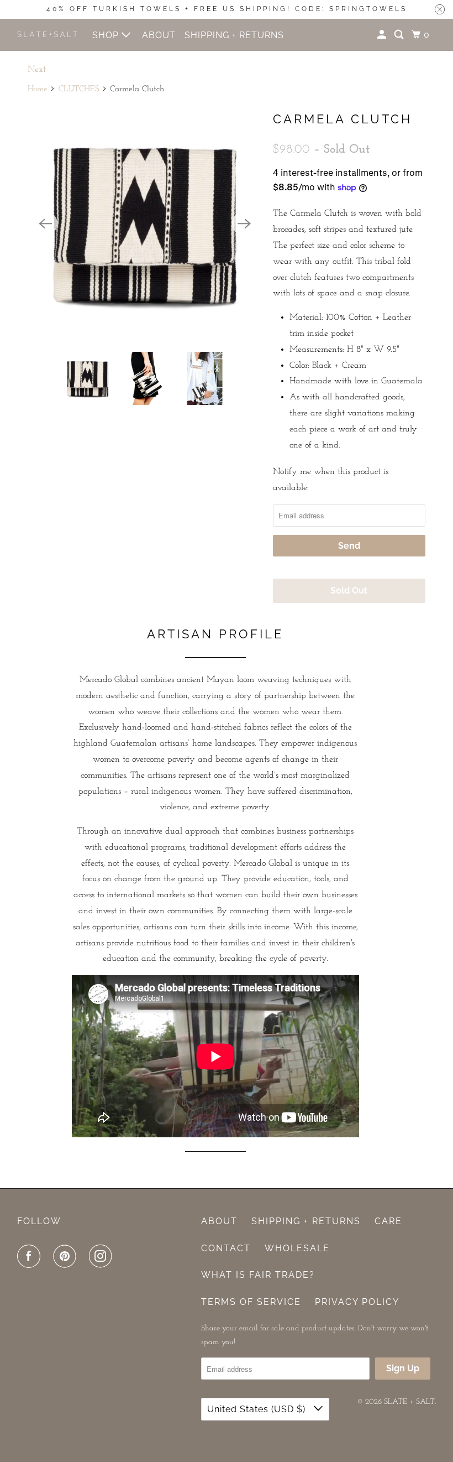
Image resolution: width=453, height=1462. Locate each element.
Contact (226, 1248)
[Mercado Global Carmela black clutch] (145, 223)
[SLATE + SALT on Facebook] (31, 1257)
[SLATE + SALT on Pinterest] (67, 1257)
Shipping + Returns (306, 1221)
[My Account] (383, 34)
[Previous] (45, 223)
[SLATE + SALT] (47, 34)
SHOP (107, 35)
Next (37, 69)
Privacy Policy (357, 1302)
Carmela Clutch (342, 119)
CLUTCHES (79, 89)
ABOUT (159, 35)
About (219, 1221)
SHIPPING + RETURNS (234, 35)
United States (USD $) (257, 1409)
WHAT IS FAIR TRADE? (258, 1275)
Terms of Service (251, 1302)
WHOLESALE (297, 1248)
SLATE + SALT (409, 1402)
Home (38, 89)
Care (388, 1221)
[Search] (400, 34)
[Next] (244, 223)
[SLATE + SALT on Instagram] (103, 1257)
